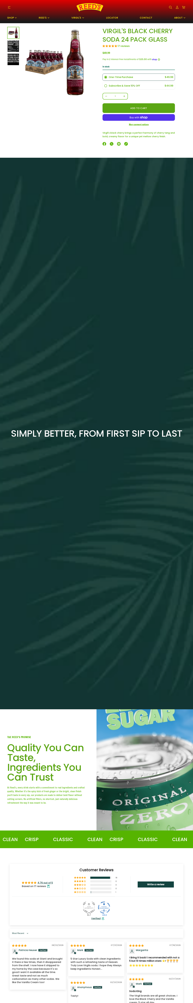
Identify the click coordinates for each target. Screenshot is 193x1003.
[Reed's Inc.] (90, 7)
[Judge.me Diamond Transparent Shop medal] (104, 908)
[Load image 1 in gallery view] (13, 33)
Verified (96, 918)
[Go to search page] (170, 7)
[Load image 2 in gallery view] (13, 46)
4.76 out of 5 (45, 882)
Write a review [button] (155, 884)
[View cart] (183, 7)
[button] (170, 7)
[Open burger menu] (9, 7)
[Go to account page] (177, 7)
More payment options (139, 124)
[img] (19, 945)
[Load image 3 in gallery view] (13, 59)
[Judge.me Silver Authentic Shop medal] (89, 908)
